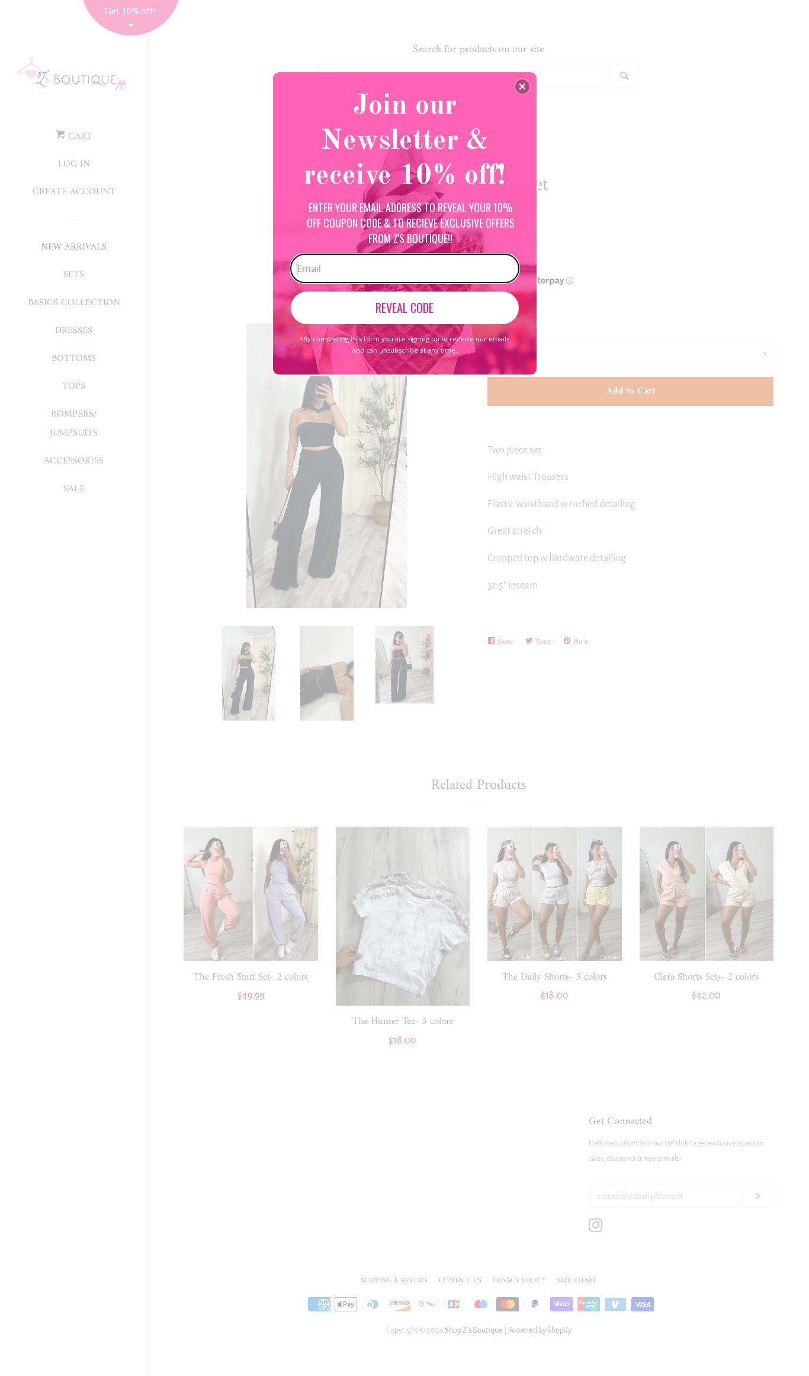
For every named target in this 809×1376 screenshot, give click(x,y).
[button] (522, 86)
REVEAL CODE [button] (404, 307)
